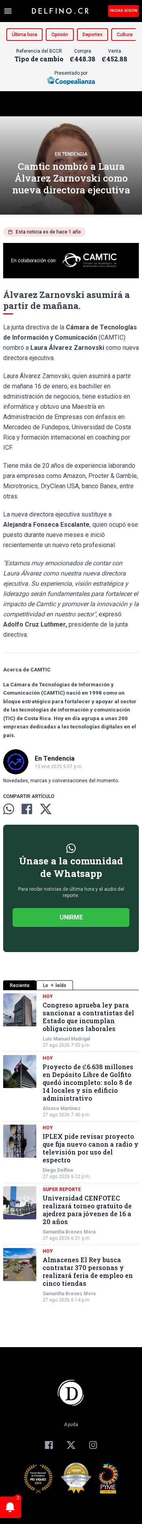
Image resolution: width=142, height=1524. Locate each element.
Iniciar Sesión (123, 11)
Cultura (125, 34)
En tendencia (71, 154)
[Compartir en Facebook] (27, 809)
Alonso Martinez (61, 1108)
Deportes (92, 34)
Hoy (48, 996)
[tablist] (71, 985)
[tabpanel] (71, 1148)
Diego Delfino (58, 1170)
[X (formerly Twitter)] (71, 1445)
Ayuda (71, 1424)
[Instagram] (93, 1445)
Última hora (24, 34)
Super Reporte (62, 1189)
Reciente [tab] (20, 985)
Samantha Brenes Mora (69, 1232)
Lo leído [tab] (54, 985)
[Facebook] (49, 1445)
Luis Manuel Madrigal (66, 1039)
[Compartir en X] (45, 809)
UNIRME (71, 917)
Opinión (59, 34)
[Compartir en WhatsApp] (8, 808)
